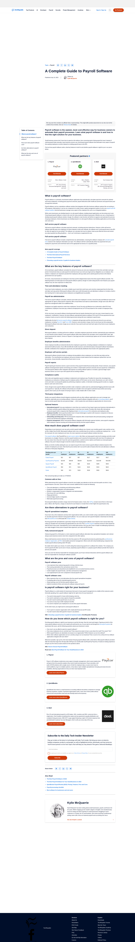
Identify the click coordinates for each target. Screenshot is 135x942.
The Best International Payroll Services (58, 254)
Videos (100, 937)
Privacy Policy (85, 753)
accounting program (103, 399)
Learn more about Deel (56, 724)
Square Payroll (50, 464)
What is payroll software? (29, 134)
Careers (74, 940)
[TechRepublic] (17, 10)
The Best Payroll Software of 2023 (57, 779)
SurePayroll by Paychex (52, 460)
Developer (43, 10)
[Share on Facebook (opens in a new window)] (61, 65)
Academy (80, 10)
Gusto (47, 470)
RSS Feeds (75, 925)
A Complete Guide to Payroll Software (58, 252)
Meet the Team (102, 925)
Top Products (30, 10)
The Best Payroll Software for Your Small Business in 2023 (64, 781)
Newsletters (75, 922)
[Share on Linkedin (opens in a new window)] (65, 65)
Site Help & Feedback (78, 930)
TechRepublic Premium (104, 930)
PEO (60, 541)
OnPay (91, 502)
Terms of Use (67, 124)
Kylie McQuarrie (72, 78)
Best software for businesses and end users (60, 790)
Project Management (69, 10)
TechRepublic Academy (104, 927)
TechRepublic (47, 928)
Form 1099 (68, 322)
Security (58, 10)
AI (37, 10)
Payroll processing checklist (55, 787)
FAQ (73, 932)
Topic (47, 65)
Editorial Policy (102, 940)
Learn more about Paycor (56, 672)
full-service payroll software (64, 320)
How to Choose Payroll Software (57, 646)
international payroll (83, 411)
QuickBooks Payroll (51, 467)
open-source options (73, 436)
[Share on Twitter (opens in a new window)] (69, 65)
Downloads (101, 920)
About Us (74, 920)
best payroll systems (105, 624)
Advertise (74, 935)
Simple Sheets (71, 518)
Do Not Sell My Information (79, 937)
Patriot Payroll (49, 457)
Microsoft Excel (52, 518)
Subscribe (57, 758)
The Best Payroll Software (54, 257)
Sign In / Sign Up (101, 10)
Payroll (51, 10)
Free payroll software (51, 436)
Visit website (50, 658)
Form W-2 (60, 322)
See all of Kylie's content (74, 819)
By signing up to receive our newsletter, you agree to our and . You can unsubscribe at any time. (76, 753)
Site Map (74, 927)
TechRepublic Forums (104, 922)
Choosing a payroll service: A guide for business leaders (63, 260)
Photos (100, 935)
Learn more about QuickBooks (58, 697)
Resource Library (102, 932)
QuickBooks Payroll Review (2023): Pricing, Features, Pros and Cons (67, 784)
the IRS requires (89, 523)
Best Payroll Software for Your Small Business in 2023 (68, 649)
